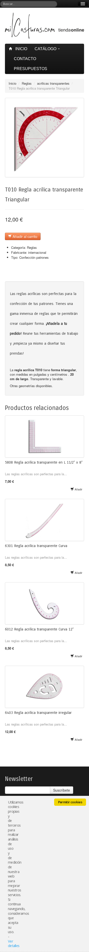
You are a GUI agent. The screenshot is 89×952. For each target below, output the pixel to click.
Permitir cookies (70, 802)
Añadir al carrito (24, 236)
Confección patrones (34, 257)
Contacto (25, 59)
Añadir (78, 489)
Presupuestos (30, 69)
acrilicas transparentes (53, 83)
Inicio (20, 49)
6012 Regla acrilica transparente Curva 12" (39, 629)
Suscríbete (61, 790)
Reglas (27, 83)
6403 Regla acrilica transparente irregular (38, 712)
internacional (37, 252)
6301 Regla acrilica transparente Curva (36, 546)
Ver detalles (13, 943)
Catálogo (46, 49)
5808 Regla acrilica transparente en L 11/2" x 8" (44, 462)
